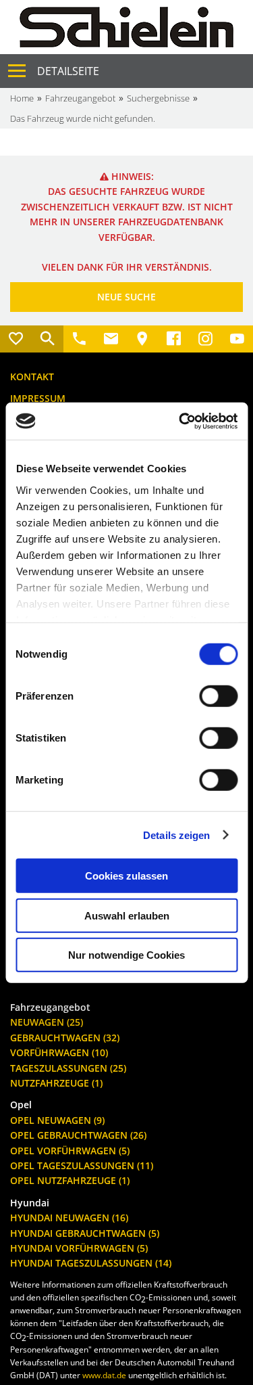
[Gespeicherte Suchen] (47, 339)
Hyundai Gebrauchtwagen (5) (84, 1233)
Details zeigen (176, 834)
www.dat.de (104, 1375)
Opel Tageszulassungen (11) (81, 1165)
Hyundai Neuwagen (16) (69, 1217)
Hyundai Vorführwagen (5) (79, 1248)
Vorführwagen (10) (59, 1052)
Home (22, 98)
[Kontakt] (111, 339)
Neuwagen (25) (46, 1022)
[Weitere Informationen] (126, 26)
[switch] (218, 696)
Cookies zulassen (126, 876)
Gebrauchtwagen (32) (64, 1037)
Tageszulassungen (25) (68, 1068)
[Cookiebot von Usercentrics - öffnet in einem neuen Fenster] (180, 421)
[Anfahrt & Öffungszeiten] (143, 339)
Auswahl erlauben (126, 915)
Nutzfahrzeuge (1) (56, 1082)
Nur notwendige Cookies (126, 955)
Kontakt (32, 376)
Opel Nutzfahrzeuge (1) (70, 1180)
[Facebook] (174, 339)
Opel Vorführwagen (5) (70, 1150)
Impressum (37, 398)
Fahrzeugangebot (80, 98)
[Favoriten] (16, 339)
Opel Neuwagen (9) (57, 1120)
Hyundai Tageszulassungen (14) (90, 1262)
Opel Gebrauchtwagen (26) (78, 1135)
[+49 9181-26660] (79, 339)
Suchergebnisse (158, 98)
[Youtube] (237, 339)
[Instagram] (205, 339)
